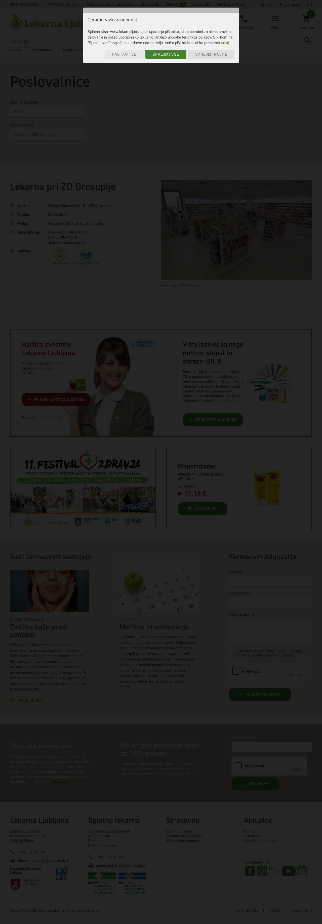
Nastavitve (124, 54)
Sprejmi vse (165, 54)
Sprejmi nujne (211, 54)
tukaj (225, 42)
